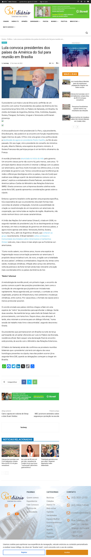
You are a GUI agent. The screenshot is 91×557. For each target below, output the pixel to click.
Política (9, 39)
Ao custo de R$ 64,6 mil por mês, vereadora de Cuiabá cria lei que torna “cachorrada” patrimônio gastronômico (29, 463)
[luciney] (11, 427)
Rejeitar (24, 552)
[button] (86, 33)
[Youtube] (88, 1)
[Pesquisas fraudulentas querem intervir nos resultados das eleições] (66, 107)
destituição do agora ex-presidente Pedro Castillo (24, 140)
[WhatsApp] (84, 1)
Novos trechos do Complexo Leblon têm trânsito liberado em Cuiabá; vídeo (80, 119)
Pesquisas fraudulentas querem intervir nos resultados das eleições (80, 108)
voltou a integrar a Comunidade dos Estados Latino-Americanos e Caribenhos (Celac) (26, 239)
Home (4, 39)
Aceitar (67, 552)
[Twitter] (29, 382)
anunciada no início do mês (32, 158)
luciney (6, 63)
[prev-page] (3, 473)
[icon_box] (78, 506)
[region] (45, 548)
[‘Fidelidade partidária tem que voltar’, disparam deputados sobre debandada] (50, 450)
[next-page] (6, 473)
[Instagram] (81, 1)
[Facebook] (78, 1)
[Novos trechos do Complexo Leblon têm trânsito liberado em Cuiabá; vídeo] (66, 118)
